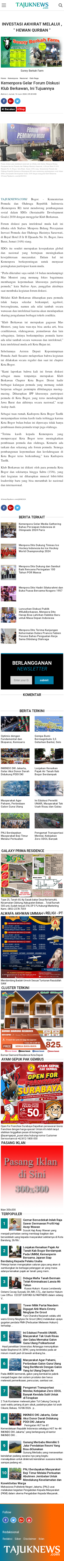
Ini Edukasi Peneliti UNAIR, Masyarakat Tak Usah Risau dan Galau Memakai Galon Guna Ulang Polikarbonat (49, 806)
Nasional (24, 78)
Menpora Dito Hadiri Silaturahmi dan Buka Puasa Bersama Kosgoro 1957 (41, 589)
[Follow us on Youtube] (29, 1520)
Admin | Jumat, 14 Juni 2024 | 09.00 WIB (19, 94)
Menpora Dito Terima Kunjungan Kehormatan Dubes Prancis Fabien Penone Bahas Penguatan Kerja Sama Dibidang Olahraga (40, 635)
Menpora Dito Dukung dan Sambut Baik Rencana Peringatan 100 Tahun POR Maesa (39, 569)
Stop (21, 109)
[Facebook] (4, 101)
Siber (18, 1538)
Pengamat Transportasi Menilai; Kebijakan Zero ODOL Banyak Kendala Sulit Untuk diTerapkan (49, 839)
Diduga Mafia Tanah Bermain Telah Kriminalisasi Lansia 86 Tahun (42, 1281)
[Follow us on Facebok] (6, 1520)
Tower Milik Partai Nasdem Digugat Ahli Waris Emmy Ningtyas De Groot (40, 1309)
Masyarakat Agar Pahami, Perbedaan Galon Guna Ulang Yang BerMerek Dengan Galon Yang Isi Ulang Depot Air (42, 1365)
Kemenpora (13, 78)
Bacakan (9, 109)
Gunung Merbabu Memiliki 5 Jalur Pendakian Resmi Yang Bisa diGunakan (41, 1445)
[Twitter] (17, 101)
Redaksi (7, 1538)
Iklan (41, 1538)
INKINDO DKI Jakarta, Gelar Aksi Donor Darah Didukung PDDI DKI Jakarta (15, 773)
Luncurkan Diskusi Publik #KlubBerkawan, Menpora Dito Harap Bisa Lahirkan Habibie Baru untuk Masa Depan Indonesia (39, 613)
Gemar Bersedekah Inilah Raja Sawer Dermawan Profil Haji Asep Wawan (42, 1223)
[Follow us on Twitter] (13, 1520)
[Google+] (11, 101)
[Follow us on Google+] (21, 1520)
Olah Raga (34, 78)
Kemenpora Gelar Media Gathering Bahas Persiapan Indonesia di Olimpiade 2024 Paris (40, 527)
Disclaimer (29, 1538)
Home (3, 78)
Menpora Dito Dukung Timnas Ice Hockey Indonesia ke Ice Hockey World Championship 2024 (39, 548)
